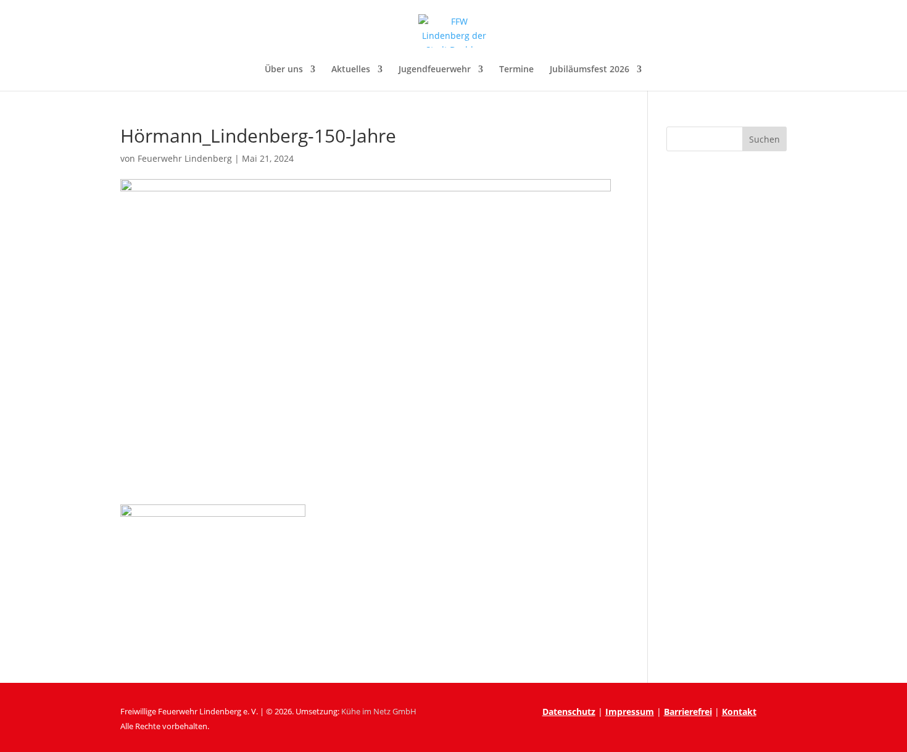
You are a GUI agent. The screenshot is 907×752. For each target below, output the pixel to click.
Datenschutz (568, 711)
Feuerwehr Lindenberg (185, 158)
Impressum (629, 711)
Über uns (284, 70)
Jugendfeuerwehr (435, 70)
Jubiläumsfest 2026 (589, 70)
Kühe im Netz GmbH (378, 711)
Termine (516, 70)
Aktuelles (350, 70)
